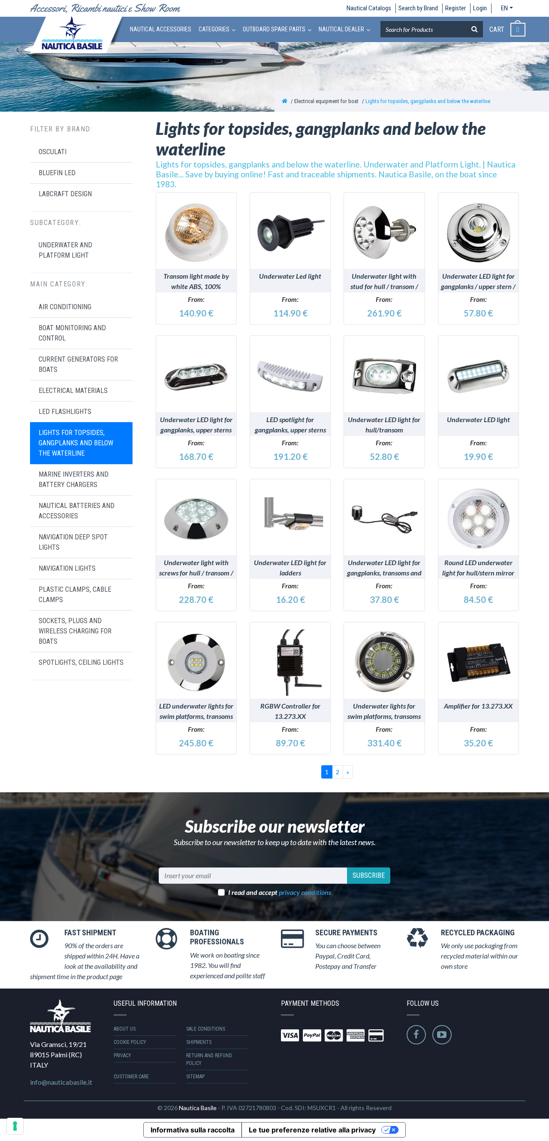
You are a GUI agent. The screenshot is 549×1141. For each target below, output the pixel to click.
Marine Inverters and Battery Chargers (74, 479)
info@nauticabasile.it (61, 1082)
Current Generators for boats (78, 364)
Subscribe (369, 875)
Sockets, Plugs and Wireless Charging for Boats (75, 630)
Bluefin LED (57, 172)
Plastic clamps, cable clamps (75, 594)
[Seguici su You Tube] (442, 1034)
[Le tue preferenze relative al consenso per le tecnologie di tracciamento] (15, 1126)
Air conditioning (65, 306)
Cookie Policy (130, 1042)
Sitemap (195, 1077)
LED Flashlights (65, 411)
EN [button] (504, 8)
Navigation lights (67, 568)
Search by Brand (418, 8)
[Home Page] (284, 101)
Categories (214, 29)
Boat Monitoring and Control (72, 332)
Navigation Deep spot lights (73, 541)
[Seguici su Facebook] (416, 1034)
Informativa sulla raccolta (193, 1130)
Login (480, 8)
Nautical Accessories (160, 29)
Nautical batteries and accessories (77, 510)
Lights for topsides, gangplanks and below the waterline (427, 101)
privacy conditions (305, 892)
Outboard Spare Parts (274, 29)
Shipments (198, 1042)
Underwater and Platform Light (65, 250)
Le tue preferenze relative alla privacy (312, 1130)
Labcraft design (65, 193)
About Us (125, 1029)
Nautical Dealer (341, 29)
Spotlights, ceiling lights (81, 662)
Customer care (131, 1077)
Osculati (52, 151)
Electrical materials (73, 390)
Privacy (122, 1056)
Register (455, 8)
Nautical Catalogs (369, 8)
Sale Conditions (205, 1029)
